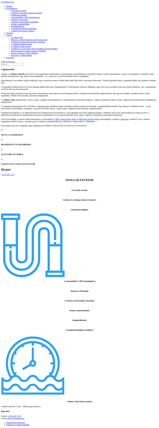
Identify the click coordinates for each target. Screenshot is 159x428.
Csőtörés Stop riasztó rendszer (23, 31)
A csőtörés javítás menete (21, 46)
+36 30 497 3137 (8, 175)
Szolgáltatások (11, 8)
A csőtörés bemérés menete (21, 44)
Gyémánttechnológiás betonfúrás (24, 29)
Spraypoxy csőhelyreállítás (21, 55)
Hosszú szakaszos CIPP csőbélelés (24, 53)
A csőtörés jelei (17, 37)
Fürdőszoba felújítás (19, 15)
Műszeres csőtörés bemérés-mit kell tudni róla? (29, 40)
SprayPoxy (125, 119)
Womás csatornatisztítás (20, 24)
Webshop (9, 33)
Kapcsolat (10, 58)
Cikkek (9, 35)
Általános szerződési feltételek (18, 425)
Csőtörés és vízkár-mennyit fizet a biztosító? (28, 42)
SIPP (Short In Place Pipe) (89, 119)
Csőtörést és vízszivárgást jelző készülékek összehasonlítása (34, 49)
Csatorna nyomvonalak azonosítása (25, 22)
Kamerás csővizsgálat (19, 20)
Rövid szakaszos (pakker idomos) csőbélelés (28, 51)
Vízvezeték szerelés (18, 11)
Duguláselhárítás (17, 26)
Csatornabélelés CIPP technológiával (25, 17)
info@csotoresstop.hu (15, 418)
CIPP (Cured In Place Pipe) (65, 119)
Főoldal (9, 6)
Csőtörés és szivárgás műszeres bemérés (26, 13)
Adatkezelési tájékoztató (15, 423)
